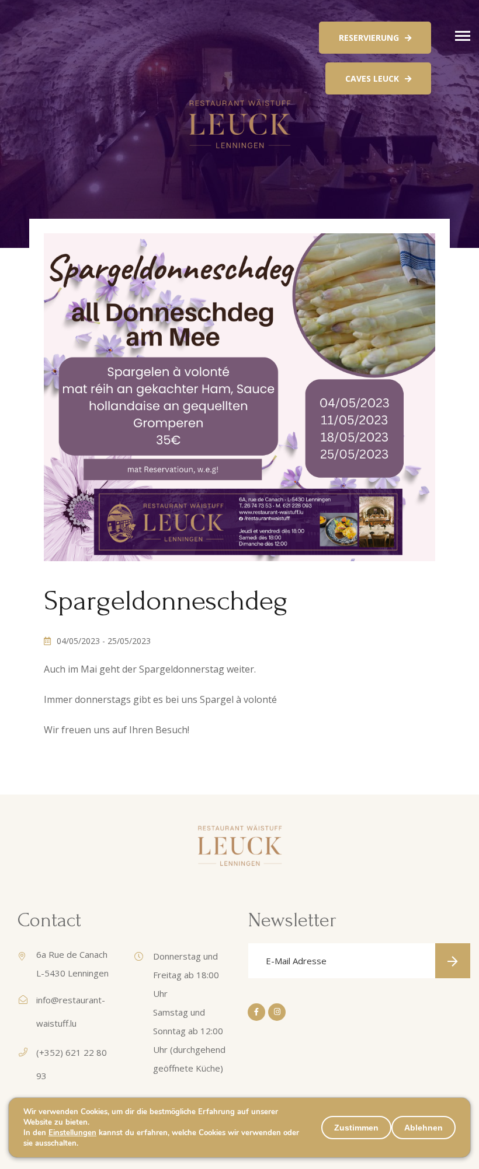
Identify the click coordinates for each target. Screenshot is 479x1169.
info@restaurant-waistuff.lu (70, 1011)
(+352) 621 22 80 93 (71, 1064)
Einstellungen (72, 1133)
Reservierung (369, 37)
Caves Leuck (372, 78)
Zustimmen (356, 1127)
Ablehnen (423, 1127)
